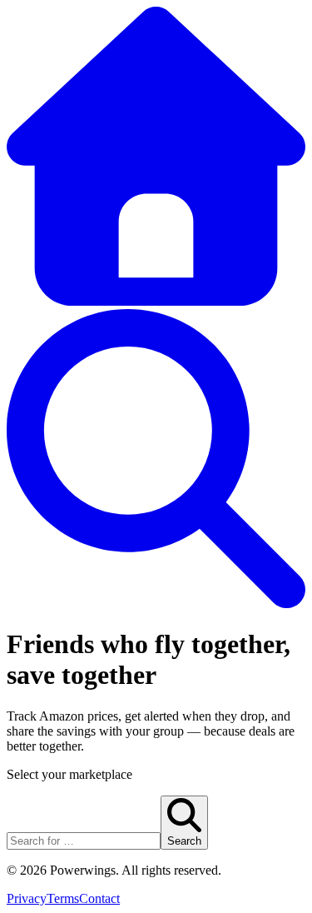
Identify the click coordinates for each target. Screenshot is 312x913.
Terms (63, 898)
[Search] (156, 603)
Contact (99, 898)
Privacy (27, 898)
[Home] (156, 301)
